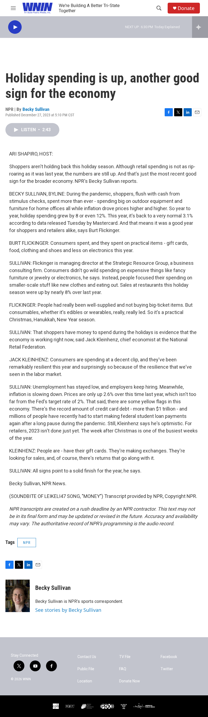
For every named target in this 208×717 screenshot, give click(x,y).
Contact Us (86, 657)
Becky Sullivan (35, 109)
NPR (26, 542)
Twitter (167, 669)
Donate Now (129, 681)
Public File (85, 669)
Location (84, 681)
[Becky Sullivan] (17, 596)
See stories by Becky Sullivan (68, 610)
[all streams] (200, 27)
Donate (186, 8)
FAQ (122, 669)
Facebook (169, 657)
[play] (15, 27)
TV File (125, 657)
